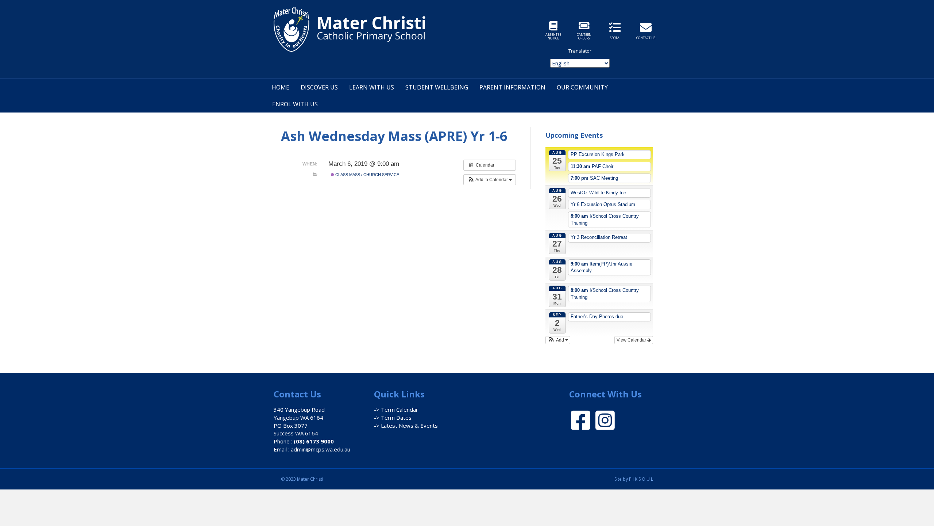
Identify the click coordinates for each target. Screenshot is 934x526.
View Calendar (632, 340)
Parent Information (512, 87)
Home (280, 87)
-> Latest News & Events (406, 425)
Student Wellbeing (436, 87)
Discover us (319, 87)
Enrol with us (295, 104)
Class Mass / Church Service (366, 174)
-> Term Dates (393, 417)
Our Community (582, 87)
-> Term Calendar (396, 409)
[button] (490, 180)
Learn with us (371, 87)
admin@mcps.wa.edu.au (320, 449)
